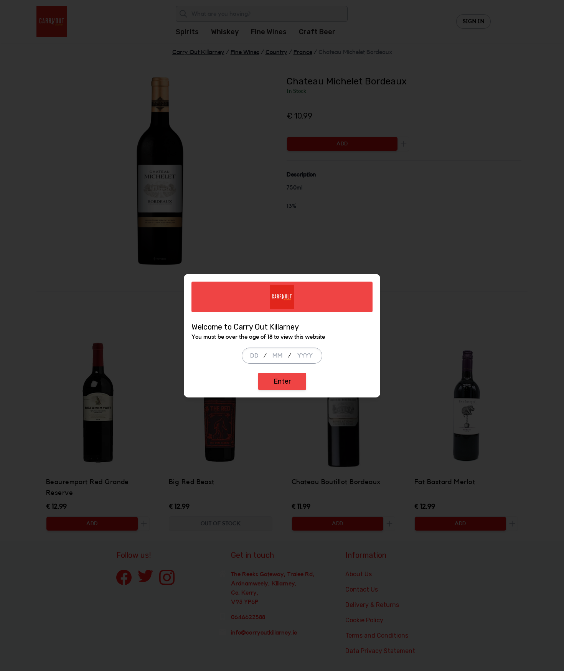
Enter (282, 381)
